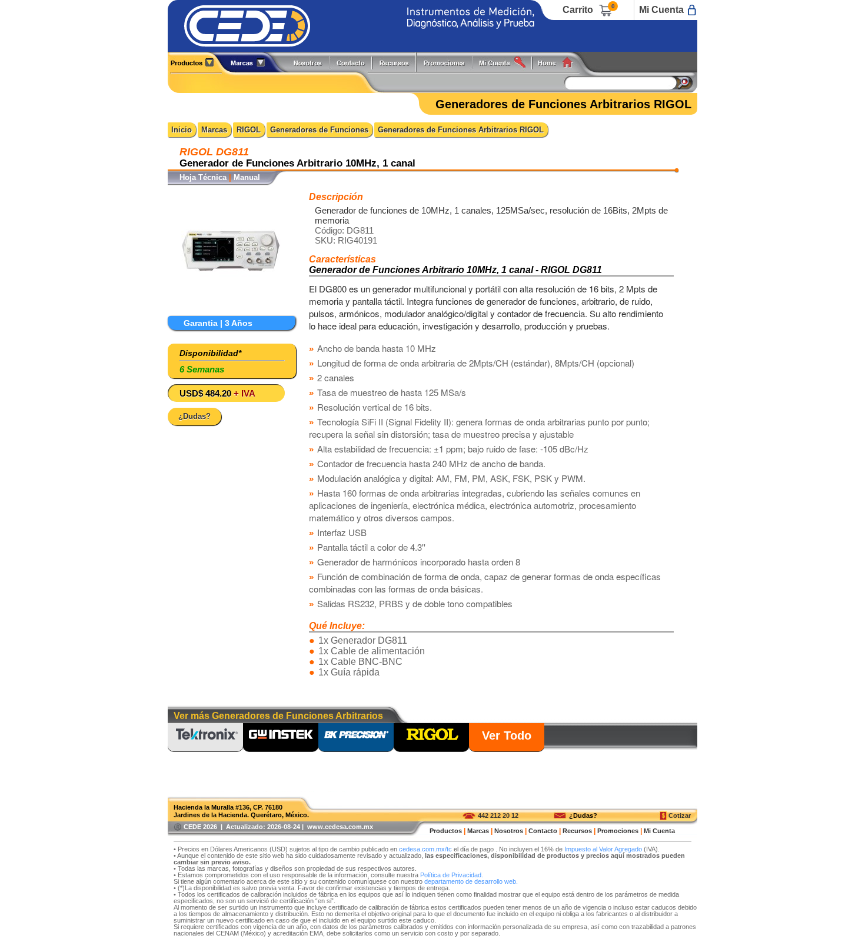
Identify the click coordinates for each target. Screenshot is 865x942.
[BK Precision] (356, 738)
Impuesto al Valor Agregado (603, 849)
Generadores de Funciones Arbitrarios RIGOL (461, 129)
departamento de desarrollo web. (471, 881)
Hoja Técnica (203, 177)
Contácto (351, 62)
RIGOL (249, 129)
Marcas (214, 129)
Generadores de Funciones (319, 129)
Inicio (181, 129)
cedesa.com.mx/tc (425, 849)
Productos (196, 62)
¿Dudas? (583, 815)
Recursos (397, 62)
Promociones (448, 62)
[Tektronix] (205, 738)
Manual (247, 177)
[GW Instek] (280, 738)
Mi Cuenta (661, 10)
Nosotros (308, 62)
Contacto (542, 830)
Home (559, 62)
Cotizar (679, 815)
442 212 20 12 (498, 815)
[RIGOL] (431, 738)
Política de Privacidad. (451, 874)
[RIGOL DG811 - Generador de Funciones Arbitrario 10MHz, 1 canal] (231, 306)
